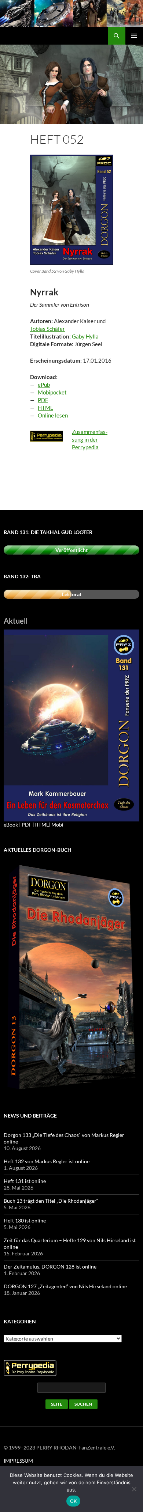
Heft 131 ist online (25, 1181)
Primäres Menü (134, 36)
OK (73, 1501)
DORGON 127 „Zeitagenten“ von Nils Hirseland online (65, 1286)
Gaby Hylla (85, 336)
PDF (43, 400)
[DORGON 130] (71, 725)
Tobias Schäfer (47, 328)
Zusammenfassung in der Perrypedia (89, 439)
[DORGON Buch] (71, 978)
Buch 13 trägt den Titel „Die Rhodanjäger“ (51, 1201)
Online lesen (53, 415)
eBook (11, 824)
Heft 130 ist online (25, 1220)
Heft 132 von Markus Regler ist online (46, 1161)
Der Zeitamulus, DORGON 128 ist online (50, 1266)
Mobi (57, 824)
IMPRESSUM (18, 1461)
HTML (45, 407)
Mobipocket (52, 392)
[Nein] (134, 1489)
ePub (44, 384)
